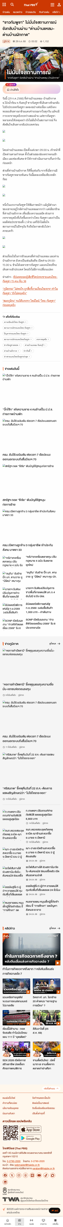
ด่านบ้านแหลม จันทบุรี (34, 345)
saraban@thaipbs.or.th (43, 1168)
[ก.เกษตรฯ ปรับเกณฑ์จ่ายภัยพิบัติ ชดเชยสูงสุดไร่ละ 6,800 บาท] (13, 816)
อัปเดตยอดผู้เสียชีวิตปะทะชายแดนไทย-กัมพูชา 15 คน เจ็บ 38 (30, 279)
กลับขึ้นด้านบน (49, 1088)
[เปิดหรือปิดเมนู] (52, 4)
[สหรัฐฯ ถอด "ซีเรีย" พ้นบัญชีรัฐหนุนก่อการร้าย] (31, 480)
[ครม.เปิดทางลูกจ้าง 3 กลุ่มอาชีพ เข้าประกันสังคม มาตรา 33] (31, 525)
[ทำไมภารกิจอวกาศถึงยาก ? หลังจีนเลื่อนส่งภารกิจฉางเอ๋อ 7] (31, 949)
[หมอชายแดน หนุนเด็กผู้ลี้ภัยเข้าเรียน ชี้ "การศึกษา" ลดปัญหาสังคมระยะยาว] (13, 907)
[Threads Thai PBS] (25, 1175)
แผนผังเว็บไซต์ (9, 1097)
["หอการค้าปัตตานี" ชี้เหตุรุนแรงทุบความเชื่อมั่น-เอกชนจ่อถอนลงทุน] (31, 665)
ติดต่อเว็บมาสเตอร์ (40, 1103)
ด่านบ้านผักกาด (10, 351)
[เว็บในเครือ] (4, 4)
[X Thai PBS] (12, 1175)
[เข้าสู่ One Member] (59, 4)
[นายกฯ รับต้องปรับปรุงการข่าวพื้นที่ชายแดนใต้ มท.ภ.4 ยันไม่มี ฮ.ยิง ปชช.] (13, 593)
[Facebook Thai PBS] (5, 1175)
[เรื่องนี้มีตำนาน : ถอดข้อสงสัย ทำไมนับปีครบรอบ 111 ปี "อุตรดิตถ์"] (16, 1017)
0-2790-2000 (14, 1161)
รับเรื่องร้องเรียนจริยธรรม (43, 1108)
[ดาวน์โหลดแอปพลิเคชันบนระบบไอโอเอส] (30, 1129)
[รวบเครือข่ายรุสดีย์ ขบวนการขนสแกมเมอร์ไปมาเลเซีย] (16, 986)
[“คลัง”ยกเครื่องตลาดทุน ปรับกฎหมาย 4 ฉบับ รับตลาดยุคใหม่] (13, 562)
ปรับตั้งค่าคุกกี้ (38, 1113)
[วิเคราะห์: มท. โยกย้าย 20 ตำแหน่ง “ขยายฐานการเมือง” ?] (46, 986)
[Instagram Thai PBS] (18, 1175)
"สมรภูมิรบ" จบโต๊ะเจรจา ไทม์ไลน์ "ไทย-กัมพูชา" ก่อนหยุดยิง (29, 302)
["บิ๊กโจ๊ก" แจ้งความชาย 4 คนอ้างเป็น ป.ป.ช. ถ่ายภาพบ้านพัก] (31, 390)
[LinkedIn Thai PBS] (5, 1182)
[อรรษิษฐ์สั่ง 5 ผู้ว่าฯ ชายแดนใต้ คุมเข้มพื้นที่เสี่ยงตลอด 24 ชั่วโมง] (13, 891)
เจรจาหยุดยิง (41, 339)
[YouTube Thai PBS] (39, 1175)
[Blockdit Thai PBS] (52, 1175)
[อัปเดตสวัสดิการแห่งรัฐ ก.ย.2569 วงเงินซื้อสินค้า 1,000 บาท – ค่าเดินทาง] (13, 609)
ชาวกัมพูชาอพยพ (11, 345)
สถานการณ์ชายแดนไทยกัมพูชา (17, 339)
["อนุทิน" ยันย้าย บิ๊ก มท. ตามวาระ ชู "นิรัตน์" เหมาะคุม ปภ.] (13, 577)
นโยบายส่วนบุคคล (10, 1108)
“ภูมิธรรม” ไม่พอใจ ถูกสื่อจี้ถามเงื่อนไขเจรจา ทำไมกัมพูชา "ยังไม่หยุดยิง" (30, 290)
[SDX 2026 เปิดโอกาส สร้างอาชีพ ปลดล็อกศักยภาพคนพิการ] (16, 1049)
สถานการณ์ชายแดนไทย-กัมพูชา (17, 328)
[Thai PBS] (31, 4)
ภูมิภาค (6, 41)
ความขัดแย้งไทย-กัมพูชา (14, 322)
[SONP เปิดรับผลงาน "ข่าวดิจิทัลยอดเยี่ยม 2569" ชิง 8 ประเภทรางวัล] (13, 625)
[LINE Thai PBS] (32, 1175)
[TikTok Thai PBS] (45, 1175)
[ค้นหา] (11, 4)
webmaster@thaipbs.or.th (27, 1164)
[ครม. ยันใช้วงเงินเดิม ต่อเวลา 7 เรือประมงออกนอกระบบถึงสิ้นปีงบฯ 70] (31, 435)
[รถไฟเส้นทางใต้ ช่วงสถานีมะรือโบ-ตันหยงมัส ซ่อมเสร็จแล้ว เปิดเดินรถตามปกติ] (13, 872)
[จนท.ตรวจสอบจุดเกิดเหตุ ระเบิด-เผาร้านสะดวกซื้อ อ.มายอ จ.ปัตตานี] (13, 835)
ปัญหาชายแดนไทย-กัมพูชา (15, 333)
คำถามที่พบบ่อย (10, 1103)
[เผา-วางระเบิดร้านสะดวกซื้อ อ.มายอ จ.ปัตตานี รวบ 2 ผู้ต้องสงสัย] (13, 853)
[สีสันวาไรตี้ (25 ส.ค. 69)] (46, 1017)
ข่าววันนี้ (27, 351)
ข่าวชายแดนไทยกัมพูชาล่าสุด (16, 356)
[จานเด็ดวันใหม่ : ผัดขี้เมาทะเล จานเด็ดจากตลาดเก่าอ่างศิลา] (46, 1049)
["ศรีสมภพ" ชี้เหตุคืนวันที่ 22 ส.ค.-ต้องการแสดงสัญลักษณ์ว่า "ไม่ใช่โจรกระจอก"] (31, 769)
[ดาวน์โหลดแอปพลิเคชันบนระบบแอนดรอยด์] (30, 1138)
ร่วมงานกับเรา (9, 1113)
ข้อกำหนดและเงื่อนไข (41, 1097)
